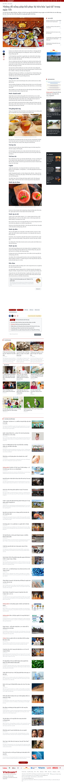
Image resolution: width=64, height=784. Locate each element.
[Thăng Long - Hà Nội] (56, 0)
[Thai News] (21, 768)
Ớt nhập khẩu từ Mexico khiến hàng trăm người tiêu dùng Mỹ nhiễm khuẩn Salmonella (15, 661)
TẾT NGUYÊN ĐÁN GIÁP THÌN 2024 (22, 319)
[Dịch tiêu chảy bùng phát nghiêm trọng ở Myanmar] (38, 493)
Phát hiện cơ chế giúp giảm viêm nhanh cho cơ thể (15, 456)
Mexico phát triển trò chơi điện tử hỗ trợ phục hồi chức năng (16, 638)
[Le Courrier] (49, 768)
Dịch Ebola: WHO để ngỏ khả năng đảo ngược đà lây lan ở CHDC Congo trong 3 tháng (16, 558)
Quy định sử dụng (30, 771)
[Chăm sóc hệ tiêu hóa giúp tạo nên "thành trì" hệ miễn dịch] (38, 280)
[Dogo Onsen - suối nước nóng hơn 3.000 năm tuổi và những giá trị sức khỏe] (38, 630)
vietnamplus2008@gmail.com (29, 778)
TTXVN (46, 771)
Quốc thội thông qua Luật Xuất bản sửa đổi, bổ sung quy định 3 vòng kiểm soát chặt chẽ (50, 159)
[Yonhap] (33, 768)
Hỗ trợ (38, 771)
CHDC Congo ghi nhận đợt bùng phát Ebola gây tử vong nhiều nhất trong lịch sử (16, 501)
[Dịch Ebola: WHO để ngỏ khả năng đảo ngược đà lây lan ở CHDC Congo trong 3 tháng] (38, 560)
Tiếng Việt (39, 0)
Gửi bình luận (37, 334)
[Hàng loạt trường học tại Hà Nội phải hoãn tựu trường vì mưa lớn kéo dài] (58, 169)
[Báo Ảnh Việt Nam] (55, 768)
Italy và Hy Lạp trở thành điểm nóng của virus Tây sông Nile (16, 685)
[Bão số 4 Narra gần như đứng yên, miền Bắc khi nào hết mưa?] (53, 107)
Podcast (51, 154)
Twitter (4, 54)
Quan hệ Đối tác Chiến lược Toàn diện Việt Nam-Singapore (53, 93)
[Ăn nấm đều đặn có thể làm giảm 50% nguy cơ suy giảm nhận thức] (23, 346)
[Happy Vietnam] (26, 768)
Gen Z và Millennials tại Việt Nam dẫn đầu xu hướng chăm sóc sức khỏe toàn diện (15, 445)
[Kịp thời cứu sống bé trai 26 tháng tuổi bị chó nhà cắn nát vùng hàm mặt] (38, 515)
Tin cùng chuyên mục (9, 419)
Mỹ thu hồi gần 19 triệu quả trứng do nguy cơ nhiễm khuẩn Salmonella (15, 535)
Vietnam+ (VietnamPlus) (10, 1)
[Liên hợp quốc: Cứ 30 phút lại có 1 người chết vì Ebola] (38, 527)
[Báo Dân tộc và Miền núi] (4, 768)
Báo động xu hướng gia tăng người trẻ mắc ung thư (15, 707)
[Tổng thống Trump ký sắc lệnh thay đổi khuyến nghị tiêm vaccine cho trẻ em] (38, 584)
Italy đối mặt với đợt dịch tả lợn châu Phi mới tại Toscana (16, 478)
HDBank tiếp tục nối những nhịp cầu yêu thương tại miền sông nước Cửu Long (25, 326)
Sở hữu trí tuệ (24, 771)
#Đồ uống (26, 309)
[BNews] (9, 768)
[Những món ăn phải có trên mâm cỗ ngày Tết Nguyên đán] (37, 346)
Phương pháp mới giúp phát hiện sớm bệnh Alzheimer (53, 44)
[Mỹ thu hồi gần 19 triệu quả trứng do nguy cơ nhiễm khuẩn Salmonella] (38, 538)
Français (45, 0)
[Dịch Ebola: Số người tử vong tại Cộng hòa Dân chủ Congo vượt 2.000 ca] (38, 595)
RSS (35, 771)
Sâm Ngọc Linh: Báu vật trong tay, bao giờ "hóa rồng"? (16, 741)
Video (49, 101)
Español (48, 0)
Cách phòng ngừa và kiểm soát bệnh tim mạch (16, 604)
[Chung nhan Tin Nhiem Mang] (55, 774)
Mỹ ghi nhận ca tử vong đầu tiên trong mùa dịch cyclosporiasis (14, 719)
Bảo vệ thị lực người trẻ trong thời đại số (19, 615)
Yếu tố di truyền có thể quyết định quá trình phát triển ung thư (16, 753)
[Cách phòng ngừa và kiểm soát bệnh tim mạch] (38, 607)
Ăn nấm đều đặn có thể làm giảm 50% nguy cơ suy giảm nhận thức (22, 353)
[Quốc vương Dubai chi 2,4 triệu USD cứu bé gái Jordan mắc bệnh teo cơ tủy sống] (38, 436)
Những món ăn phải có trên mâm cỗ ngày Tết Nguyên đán (36, 353)
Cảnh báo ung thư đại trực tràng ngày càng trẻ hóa (15, 546)
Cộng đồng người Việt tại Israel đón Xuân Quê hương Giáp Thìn (22, 328)
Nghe (50, 163)
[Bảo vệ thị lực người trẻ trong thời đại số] (38, 619)
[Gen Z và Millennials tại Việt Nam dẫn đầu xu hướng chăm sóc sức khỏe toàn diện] (38, 448)
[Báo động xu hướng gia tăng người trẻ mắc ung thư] (38, 711)
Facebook (4, 51)
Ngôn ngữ (41, 771)
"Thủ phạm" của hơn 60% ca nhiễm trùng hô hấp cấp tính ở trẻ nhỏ (17, 422)
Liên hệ (59, 771)
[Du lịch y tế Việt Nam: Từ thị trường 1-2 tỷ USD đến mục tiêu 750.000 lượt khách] (38, 471)
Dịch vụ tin (49, 771)
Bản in (4, 57)
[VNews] (60, 768)
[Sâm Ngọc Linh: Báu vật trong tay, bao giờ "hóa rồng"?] (38, 744)
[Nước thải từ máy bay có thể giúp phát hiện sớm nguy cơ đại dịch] (38, 676)
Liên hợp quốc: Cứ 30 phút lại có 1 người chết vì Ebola (16, 524)
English (42, 0)
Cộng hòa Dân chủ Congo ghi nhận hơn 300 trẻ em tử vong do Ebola (16, 650)
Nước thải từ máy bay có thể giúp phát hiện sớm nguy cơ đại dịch (16, 673)
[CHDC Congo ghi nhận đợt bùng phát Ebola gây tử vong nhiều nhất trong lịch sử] (38, 504)
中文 (51, 0)
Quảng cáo (54, 771)
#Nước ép (31, 309)
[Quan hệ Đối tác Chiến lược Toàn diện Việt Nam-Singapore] (53, 86)
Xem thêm (23, 762)
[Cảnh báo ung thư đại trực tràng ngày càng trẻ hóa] (38, 549)
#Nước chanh (37, 309)
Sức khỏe (10, 3)
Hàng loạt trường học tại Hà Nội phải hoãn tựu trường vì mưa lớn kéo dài (50, 169)
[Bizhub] (13, 768)
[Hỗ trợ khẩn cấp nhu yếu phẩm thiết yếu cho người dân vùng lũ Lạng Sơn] (53, 124)
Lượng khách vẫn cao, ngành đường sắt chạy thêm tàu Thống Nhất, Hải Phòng (25, 329)
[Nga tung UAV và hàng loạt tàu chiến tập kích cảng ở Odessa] (58, 178)
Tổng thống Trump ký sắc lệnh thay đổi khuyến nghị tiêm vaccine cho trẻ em (17, 581)
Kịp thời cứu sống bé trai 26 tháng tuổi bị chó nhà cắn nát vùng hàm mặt (16, 513)
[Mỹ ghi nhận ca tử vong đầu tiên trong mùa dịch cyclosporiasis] (38, 722)
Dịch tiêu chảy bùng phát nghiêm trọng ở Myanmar (15, 489)
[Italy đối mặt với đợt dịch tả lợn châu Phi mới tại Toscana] (38, 482)
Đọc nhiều (50, 18)
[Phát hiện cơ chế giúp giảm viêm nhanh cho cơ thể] (38, 459)
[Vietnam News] (42, 768)
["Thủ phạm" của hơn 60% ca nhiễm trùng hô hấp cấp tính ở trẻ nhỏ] (38, 425)
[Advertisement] (25, 298)
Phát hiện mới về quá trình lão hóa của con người (15, 730)
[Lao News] (18, 768)
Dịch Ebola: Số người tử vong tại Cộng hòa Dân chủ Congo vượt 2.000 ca (15, 592)
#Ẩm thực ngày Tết (12, 309)
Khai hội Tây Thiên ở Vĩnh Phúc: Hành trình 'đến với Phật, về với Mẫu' (23, 322)
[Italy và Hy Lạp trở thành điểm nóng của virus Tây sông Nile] (38, 687)
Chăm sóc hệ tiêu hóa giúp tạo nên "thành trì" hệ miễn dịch (21, 279)
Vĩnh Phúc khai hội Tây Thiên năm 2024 (22, 324)
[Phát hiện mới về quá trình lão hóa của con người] (38, 733)
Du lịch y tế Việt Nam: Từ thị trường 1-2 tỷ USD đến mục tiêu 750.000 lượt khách (16, 468)
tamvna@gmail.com (44, 775)
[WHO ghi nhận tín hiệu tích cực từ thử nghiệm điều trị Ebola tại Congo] (38, 699)
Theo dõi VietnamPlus (31, 315)
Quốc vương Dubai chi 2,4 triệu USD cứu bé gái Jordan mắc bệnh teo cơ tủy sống (16, 433)
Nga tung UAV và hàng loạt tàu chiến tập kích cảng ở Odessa (50, 178)
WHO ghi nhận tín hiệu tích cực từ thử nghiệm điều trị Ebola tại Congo (16, 696)
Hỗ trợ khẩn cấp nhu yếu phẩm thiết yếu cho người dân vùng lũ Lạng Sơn (53, 131)
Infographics (51, 79)
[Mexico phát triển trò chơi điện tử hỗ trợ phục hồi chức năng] (38, 641)
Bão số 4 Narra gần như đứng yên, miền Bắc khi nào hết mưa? (53, 114)
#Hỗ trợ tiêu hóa (20, 309)
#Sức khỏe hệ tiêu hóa (13, 312)
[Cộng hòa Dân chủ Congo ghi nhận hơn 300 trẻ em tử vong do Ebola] (38, 652)
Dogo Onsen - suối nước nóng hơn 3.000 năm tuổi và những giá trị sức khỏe (16, 627)
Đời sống (5, 3)
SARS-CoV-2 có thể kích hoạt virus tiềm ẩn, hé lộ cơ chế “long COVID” (16, 569)
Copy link (4, 59)
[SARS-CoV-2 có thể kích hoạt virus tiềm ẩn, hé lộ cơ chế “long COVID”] (38, 572)
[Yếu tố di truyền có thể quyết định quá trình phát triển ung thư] (38, 755)
